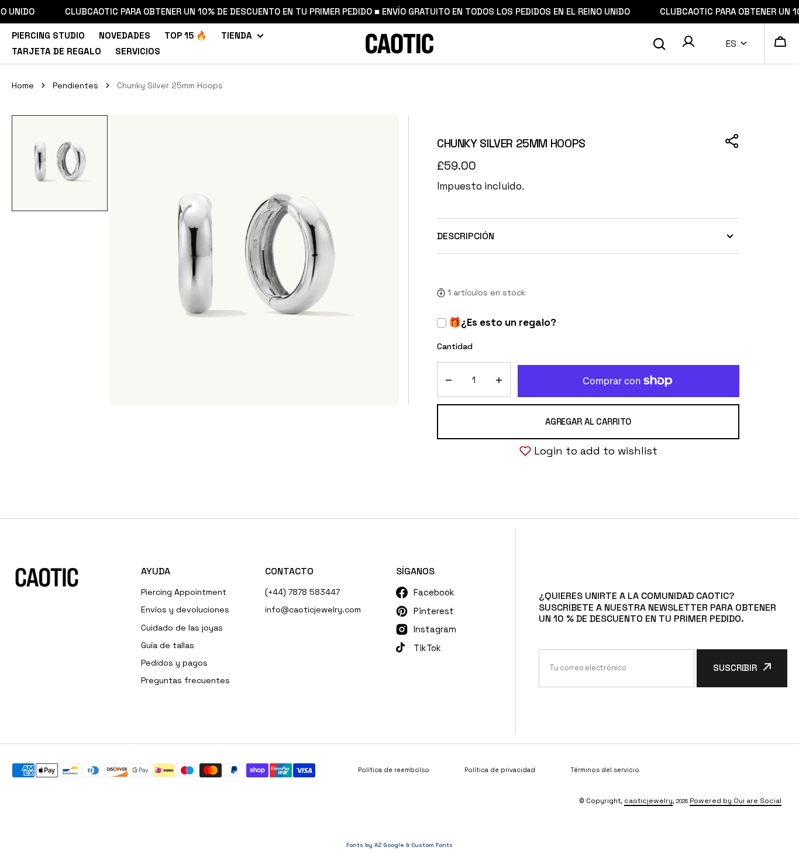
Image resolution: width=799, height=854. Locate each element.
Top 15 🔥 (185, 35)
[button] (688, 43)
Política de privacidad (499, 770)
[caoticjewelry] (399, 43)
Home (23, 85)
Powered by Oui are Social (735, 800)
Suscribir (735, 667)
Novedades (124, 35)
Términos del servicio (604, 770)
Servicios (137, 51)
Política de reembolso (393, 770)
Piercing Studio (48, 35)
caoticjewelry (648, 800)
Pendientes (75, 85)
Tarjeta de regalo (56, 51)
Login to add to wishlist (595, 450)
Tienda (236, 35)
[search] (659, 44)
